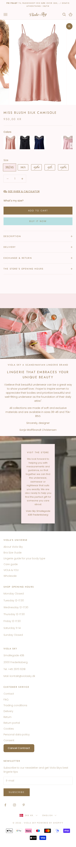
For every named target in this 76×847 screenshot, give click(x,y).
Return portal (12, 723)
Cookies (9, 728)
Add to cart (38, 210)
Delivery (8, 711)
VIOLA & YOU (11, 570)
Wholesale (10, 576)
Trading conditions (15, 705)
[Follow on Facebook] (5, 805)
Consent (9, 740)
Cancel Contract (19, 748)
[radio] (10, 142)
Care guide (11, 564)
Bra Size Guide (13, 552)
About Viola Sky (13, 547)
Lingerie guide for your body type (24, 558)
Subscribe (17, 792)
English (47, 815)
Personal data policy (17, 734)
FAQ (6, 699)
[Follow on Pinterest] (23, 805)
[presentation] (71, 145)
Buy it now (37, 221)
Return (7, 717)
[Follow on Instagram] (14, 805)
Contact (9, 693)
